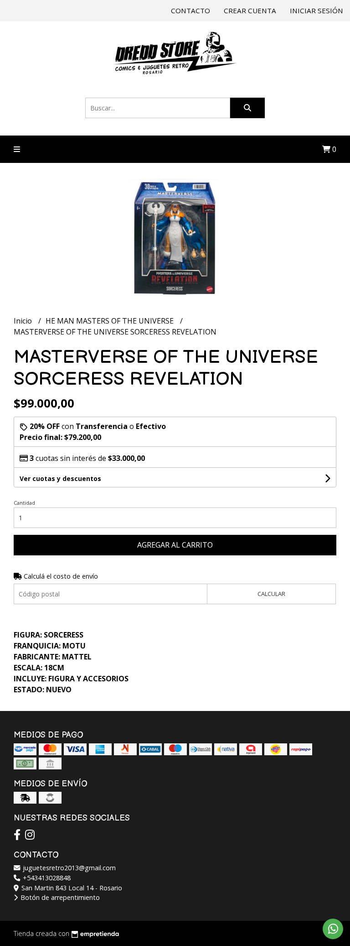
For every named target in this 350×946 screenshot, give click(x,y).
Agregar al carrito (175, 545)
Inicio (24, 321)
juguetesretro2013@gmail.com (68, 867)
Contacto (190, 10)
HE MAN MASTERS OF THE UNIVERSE (110, 321)
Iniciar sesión (316, 10)
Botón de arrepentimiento (59, 897)
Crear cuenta (250, 10)
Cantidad (24, 502)
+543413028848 (46, 877)
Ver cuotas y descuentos (60, 478)
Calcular (271, 594)
